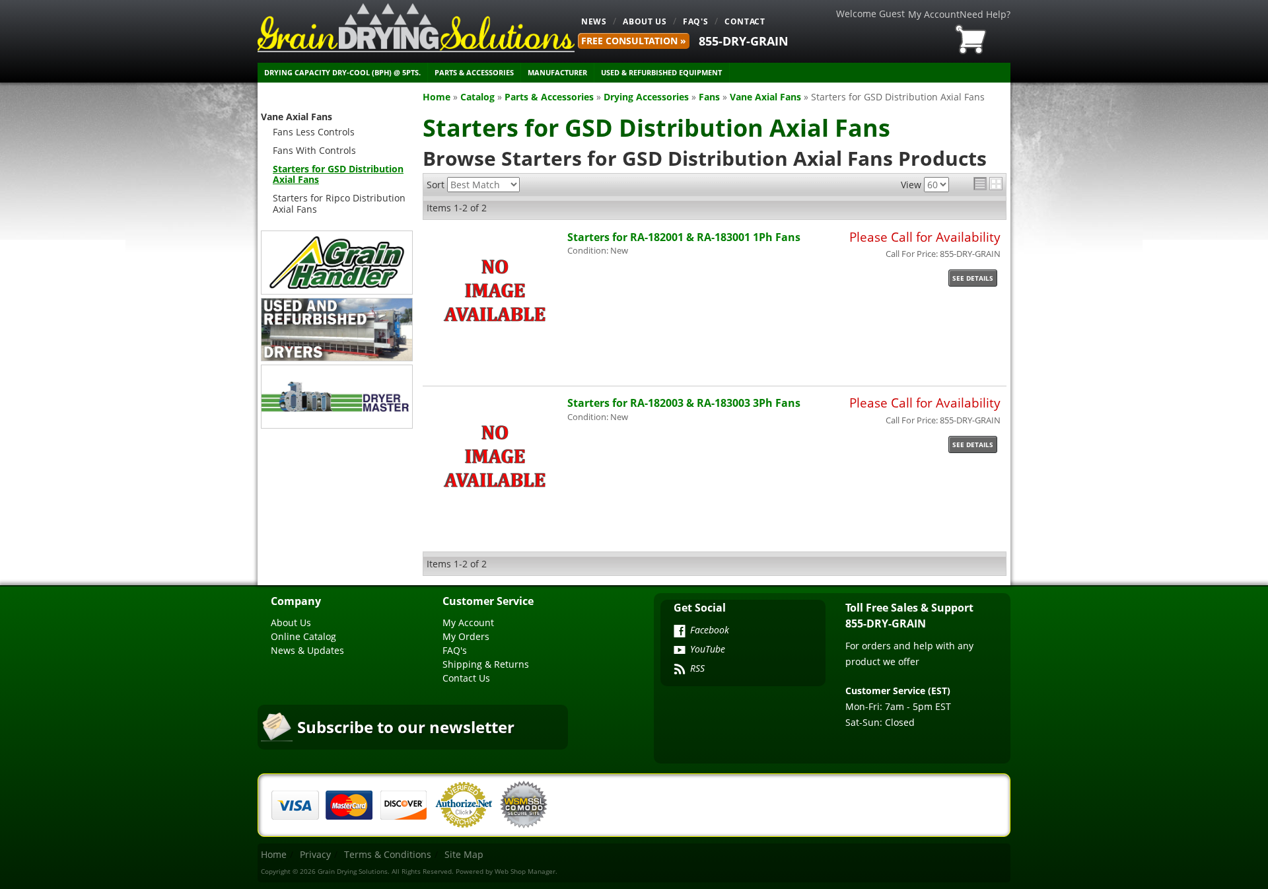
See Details (972, 278)
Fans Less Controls (314, 131)
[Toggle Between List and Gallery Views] (988, 183)
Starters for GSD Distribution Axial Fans (338, 174)
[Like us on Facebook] (680, 632)
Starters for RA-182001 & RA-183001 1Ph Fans (683, 236)
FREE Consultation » (633, 40)
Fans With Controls (314, 150)
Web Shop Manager (525, 871)
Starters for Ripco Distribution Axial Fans (339, 203)
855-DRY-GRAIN (744, 41)
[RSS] (680, 670)
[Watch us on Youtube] (680, 651)
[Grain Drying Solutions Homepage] (416, 27)
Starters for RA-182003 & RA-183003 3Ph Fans (683, 402)
